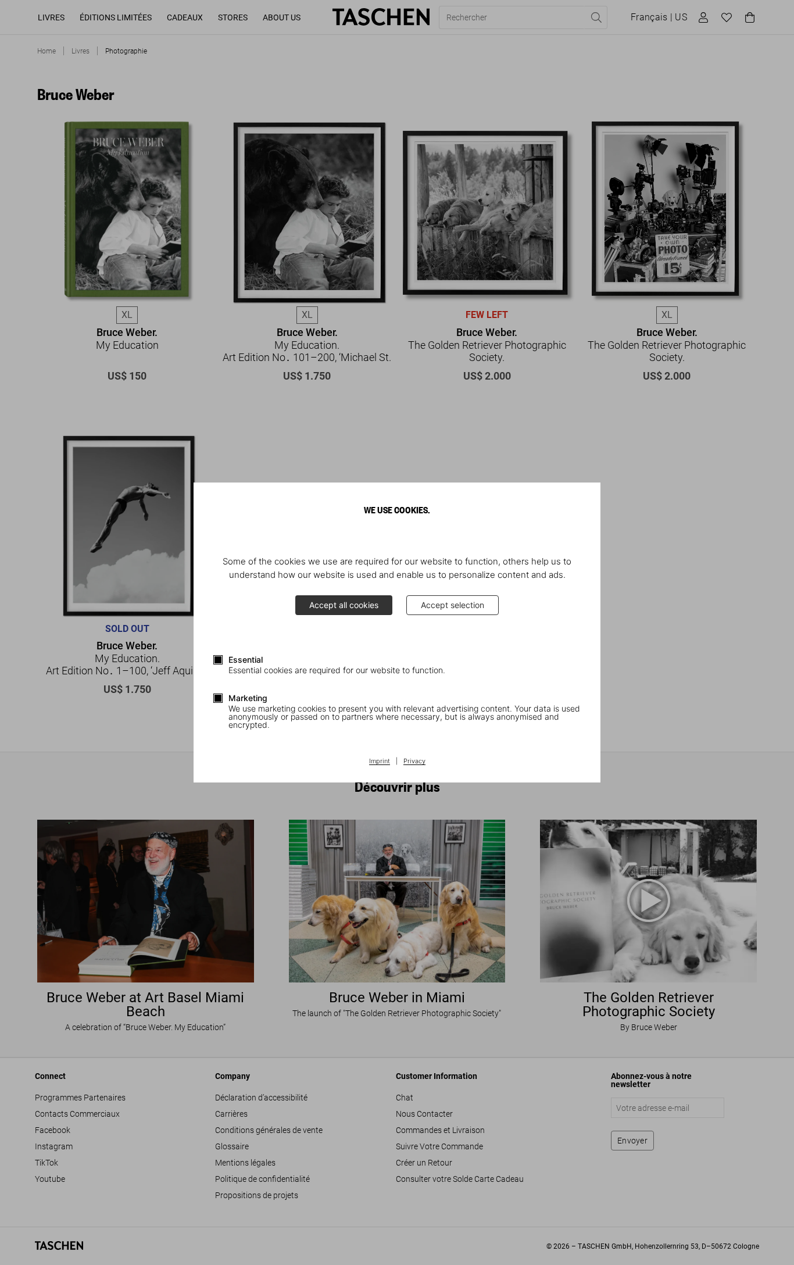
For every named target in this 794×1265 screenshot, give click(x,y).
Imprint (379, 761)
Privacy (414, 761)
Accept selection (452, 605)
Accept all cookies (343, 605)
